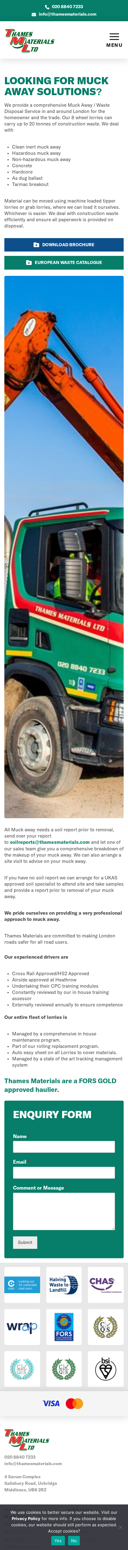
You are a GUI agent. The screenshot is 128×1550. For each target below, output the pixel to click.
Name (21, 1136)
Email (21, 1162)
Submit (25, 1242)
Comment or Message (40, 1188)
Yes (58, 1540)
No (74, 1540)
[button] (114, 40)
